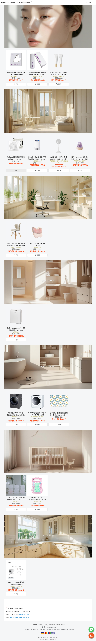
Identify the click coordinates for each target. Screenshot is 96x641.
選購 (17, 68)
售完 (16, 152)
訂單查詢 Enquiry (37, 625)
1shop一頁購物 (49, 639)
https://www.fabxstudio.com (19, 617)
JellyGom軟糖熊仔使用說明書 (55, 625)
